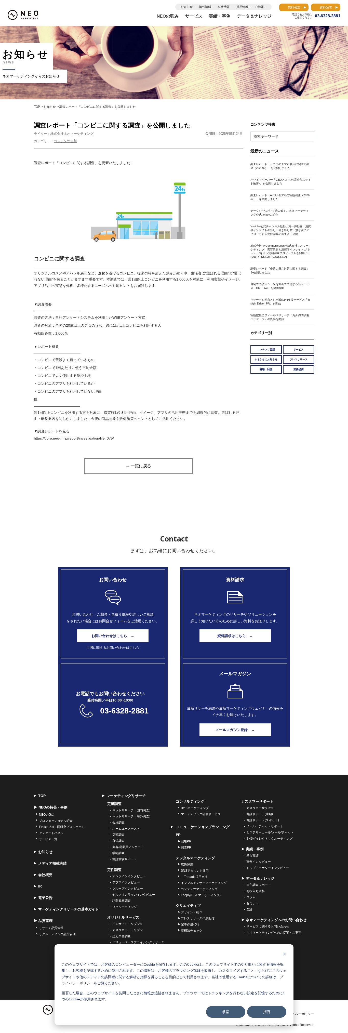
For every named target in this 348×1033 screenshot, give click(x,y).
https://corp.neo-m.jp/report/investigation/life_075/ (74, 438)
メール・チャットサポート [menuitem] (264, 826)
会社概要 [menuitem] (45, 875)
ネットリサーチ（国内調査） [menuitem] (132, 810)
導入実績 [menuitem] (252, 855)
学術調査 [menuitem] (118, 853)
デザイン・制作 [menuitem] (191, 912)
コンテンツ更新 (65, 141)
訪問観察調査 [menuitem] (121, 901)
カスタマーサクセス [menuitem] (260, 808)
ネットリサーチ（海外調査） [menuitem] (132, 816)
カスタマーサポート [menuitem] (257, 801)
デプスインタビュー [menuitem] (126, 882)
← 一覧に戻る (138, 466)
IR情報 (259, 6)
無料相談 (294, 7)
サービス (298, 349)
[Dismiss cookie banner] (284, 954)
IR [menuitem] (40, 886)
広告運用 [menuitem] (187, 864)
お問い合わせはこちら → (112, 636)
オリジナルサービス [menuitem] (123, 917)
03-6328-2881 (124, 710)
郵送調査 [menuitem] (118, 841)
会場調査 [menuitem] (118, 822)
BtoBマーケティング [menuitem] (195, 808)
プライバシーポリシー (299, 1014)
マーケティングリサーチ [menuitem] (126, 796)
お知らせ (186, 6)
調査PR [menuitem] (186, 847)
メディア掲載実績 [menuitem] (52, 863)
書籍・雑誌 (266, 369)
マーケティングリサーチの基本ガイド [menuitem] (68, 909)
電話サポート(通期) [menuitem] (259, 814)
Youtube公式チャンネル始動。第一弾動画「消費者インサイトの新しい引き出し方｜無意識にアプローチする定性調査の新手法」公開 (280, 230)
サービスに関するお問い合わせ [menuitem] (267, 926)
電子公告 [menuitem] (45, 897)
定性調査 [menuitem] (114, 870)
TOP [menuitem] (42, 796)
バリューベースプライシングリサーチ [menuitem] (138, 942)
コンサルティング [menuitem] (190, 801)
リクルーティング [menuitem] (124, 907)
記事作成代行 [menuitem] (190, 924)
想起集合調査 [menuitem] (121, 936)
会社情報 (224, 6)
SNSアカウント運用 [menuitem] (195, 870)
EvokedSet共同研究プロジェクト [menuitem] (62, 827)
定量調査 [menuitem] (114, 804)
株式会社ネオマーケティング (71, 134)
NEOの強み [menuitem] (47, 814)
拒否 (266, 1012)
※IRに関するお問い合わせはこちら (112, 648)
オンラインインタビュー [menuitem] (129, 876)
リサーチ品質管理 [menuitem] (51, 928)
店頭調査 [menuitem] (118, 835)
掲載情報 (205, 6)
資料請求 (326, 7)
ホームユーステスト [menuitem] (126, 828)
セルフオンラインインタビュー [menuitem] (133, 894)
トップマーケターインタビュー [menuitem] (267, 868)
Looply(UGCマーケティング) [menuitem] (201, 895)
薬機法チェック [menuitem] (191, 930)
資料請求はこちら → (235, 636)
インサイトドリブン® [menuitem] (127, 924)
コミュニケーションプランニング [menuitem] (202, 827)
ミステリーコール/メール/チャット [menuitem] (270, 832)
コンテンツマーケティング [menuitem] (199, 889)
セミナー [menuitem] (252, 903)
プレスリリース (298, 359)
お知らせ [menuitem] (45, 852)
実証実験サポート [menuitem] (124, 859)
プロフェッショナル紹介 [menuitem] (56, 821)
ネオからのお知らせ (266, 359)
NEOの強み (168, 16)
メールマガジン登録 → (235, 730)
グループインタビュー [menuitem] (127, 888)
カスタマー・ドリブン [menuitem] (127, 930)
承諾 (225, 1012)
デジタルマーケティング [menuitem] (195, 858)
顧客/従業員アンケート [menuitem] (128, 847)
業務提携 (298, 369)
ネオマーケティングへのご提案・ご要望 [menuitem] (273, 932)
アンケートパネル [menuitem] (51, 833)
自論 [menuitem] (249, 909)
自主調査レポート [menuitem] (258, 885)
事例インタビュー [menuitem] (258, 862)
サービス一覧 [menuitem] (48, 839)
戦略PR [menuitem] (186, 841)
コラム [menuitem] (251, 897)
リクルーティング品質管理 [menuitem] (57, 934)
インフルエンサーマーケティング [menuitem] (204, 883)
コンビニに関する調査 (59, 258)
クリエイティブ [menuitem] (188, 906)
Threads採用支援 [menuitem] (194, 877)
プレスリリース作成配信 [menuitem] (198, 918)
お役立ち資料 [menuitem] (255, 891)
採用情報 (242, 6)
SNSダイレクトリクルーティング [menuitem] (269, 838)
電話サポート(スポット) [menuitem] (262, 820)
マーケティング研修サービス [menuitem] (201, 814)
